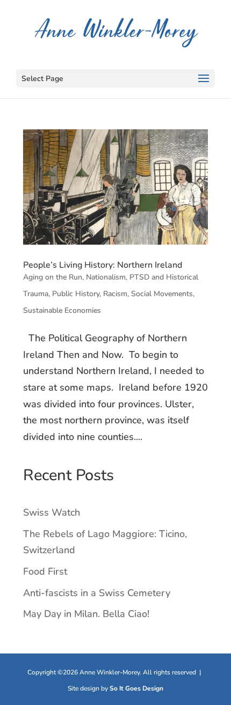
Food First (45, 571)
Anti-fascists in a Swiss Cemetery (96, 592)
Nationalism (106, 277)
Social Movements (162, 294)
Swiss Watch (51, 512)
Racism (115, 294)
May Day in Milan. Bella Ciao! (86, 613)
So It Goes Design (136, 688)
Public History (75, 294)
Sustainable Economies (62, 310)
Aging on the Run (52, 277)
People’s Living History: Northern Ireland (102, 265)
